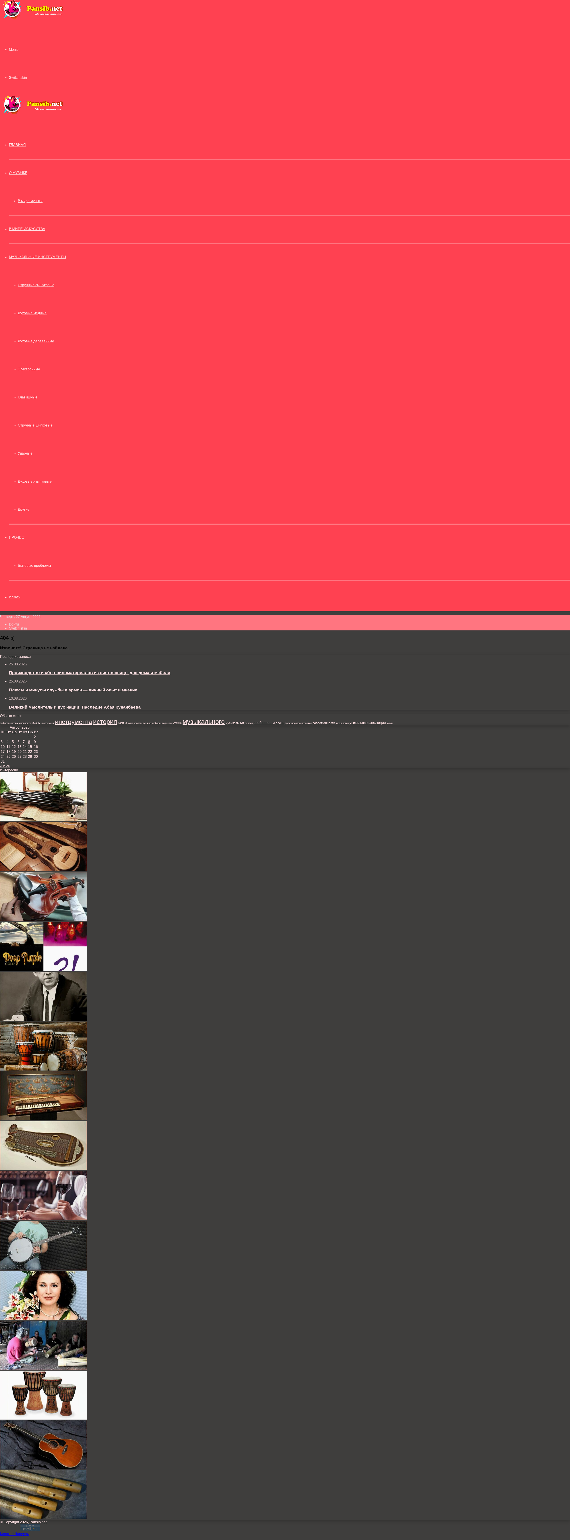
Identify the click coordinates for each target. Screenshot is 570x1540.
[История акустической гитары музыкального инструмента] (43, 1468)
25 (8, 756)
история (105, 721)
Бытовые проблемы (34, 565)
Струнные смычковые (36, 285)
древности (25, 723)
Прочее (16, 537)
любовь (156, 723)
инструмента (73, 721)
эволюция (377, 723)
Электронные (29, 369)
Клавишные (27, 397)
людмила (166, 723)
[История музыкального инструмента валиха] (43, 1368)
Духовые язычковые (35, 481)
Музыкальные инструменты (37, 257)
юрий (390, 723)
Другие (23, 509)
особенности (264, 723)
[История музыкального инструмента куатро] (43, 870)
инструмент (47, 723)
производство (293, 723)
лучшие (146, 723)
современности (324, 723)
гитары (14, 723)
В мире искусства (27, 229)
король (138, 723)
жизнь (36, 723)
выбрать (5, 723)
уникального (359, 723)
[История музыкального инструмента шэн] (43, 820)
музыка (177, 723)
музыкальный (235, 723)
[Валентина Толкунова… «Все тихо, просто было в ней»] (43, 1319)
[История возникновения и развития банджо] (43, 1269)
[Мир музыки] (32, 18)
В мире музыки (30, 201)
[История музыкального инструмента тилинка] (43, 1518)
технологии (342, 723)
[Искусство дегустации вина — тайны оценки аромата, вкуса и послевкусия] (43, 1219)
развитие (306, 723)
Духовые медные (32, 313)
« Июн (5, 766)
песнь (280, 723)
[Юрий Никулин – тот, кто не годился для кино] (43, 1019)
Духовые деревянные (36, 341)
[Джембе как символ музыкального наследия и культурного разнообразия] (43, 1418)
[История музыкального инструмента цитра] (43, 1169)
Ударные (25, 453)
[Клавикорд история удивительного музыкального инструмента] (43, 1119)
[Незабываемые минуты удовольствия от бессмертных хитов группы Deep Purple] (43, 969)
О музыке (18, 173)
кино (130, 723)
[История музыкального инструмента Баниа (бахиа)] (43, 1069)
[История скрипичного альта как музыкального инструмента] (43, 920)
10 (3, 747)
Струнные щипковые (35, 425)
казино (122, 723)
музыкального (204, 721)
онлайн (249, 723)
